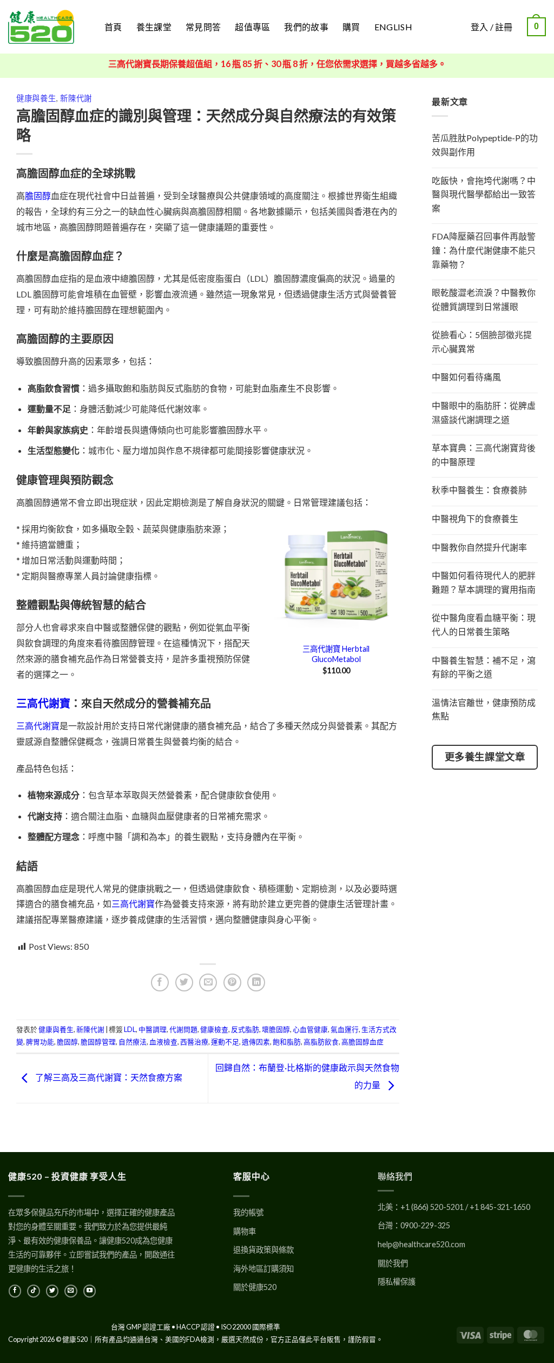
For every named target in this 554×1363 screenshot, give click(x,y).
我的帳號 (248, 1212)
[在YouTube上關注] (89, 1291)
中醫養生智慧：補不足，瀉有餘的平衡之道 (484, 667)
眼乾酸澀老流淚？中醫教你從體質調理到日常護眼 (484, 299)
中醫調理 (152, 1029)
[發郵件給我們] (70, 1291)
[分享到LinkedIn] (256, 982)
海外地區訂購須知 (263, 1268)
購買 (351, 27)
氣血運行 (345, 1029)
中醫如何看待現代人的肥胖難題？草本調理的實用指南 (484, 582)
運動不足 (225, 1041)
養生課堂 (154, 27)
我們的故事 (306, 27)
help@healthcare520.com (421, 1244)
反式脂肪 (245, 1029)
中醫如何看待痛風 (466, 377)
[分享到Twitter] (184, 982)
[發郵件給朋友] (208, 982)
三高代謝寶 (43, 703)
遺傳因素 (256, 1041)
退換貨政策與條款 (263, 1249)
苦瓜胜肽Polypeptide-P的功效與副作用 (485, 145)
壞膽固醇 (276, 1029)
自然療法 (132, 1041)
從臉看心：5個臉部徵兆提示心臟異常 (482, 341)
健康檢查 (214, 1029)
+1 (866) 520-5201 (432, 1207)
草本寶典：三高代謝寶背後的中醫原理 (484, 454)
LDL (130, 1029)
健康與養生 (36, 98)
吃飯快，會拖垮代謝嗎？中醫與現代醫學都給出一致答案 (484, 194)
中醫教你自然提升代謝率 (479, 547)
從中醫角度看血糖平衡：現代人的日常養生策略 (484, 624)
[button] (536, 26)
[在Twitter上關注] (52, 1291)
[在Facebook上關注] (15, 1291)
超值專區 (252, 27)
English (393, 27)
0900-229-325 (425, 1225)
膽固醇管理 (98, 1041)
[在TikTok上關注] (33, 1291)
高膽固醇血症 (362, 1041)
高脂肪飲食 (321, 1041)
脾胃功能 (40, 1041)
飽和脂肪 (287, 1041)
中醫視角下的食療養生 (475, 518)
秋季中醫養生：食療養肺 (479, 490)
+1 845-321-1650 (500, 1207)
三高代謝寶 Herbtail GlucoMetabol (336, 654)
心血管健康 (310, 1029)
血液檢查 (163, 1041)
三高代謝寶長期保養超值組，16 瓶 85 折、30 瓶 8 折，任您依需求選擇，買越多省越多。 (277, 63)
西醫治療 (194, 1041)
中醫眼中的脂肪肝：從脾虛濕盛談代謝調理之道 (484, 412)
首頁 (113, 27)
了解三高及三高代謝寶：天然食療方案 (108, 1077)
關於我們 (393, 1263)
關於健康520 (254, 1287)
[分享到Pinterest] (232, 982)
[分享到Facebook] (160, 982)
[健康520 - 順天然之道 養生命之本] (48, 27)
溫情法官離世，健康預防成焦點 (484, 709)
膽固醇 (38, 195)
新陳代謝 (76, 98)
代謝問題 (183, 1029)
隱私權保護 (397, 1281)
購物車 (244, 1231)
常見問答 (203, 27)
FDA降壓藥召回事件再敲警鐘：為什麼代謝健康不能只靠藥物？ (484, 250)
